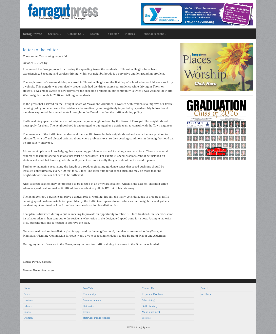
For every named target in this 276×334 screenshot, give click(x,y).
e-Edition (113, 33)
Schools (28, 306)
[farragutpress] (79, 11)
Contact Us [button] (74, 33)
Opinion (28, 317)
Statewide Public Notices (96, 317)
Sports (27, 312)
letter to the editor (40, 49)
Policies (146, 317)
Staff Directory (150, 306)
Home (27, 288)
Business (28, 300)
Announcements (92, 300)
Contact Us (148, 288)
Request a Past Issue (153, 294)
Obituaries (88, 306)
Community (89, 294)
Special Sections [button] (154, 33)
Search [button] (95, 33)
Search (204, 288)
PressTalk (88, 288)
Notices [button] (130, 33)
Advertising (148, 300)
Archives (206, 294)
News (26, 294)
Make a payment (151, 312)
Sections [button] (53, 33)
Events (86, 312)
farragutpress (32, 34)
